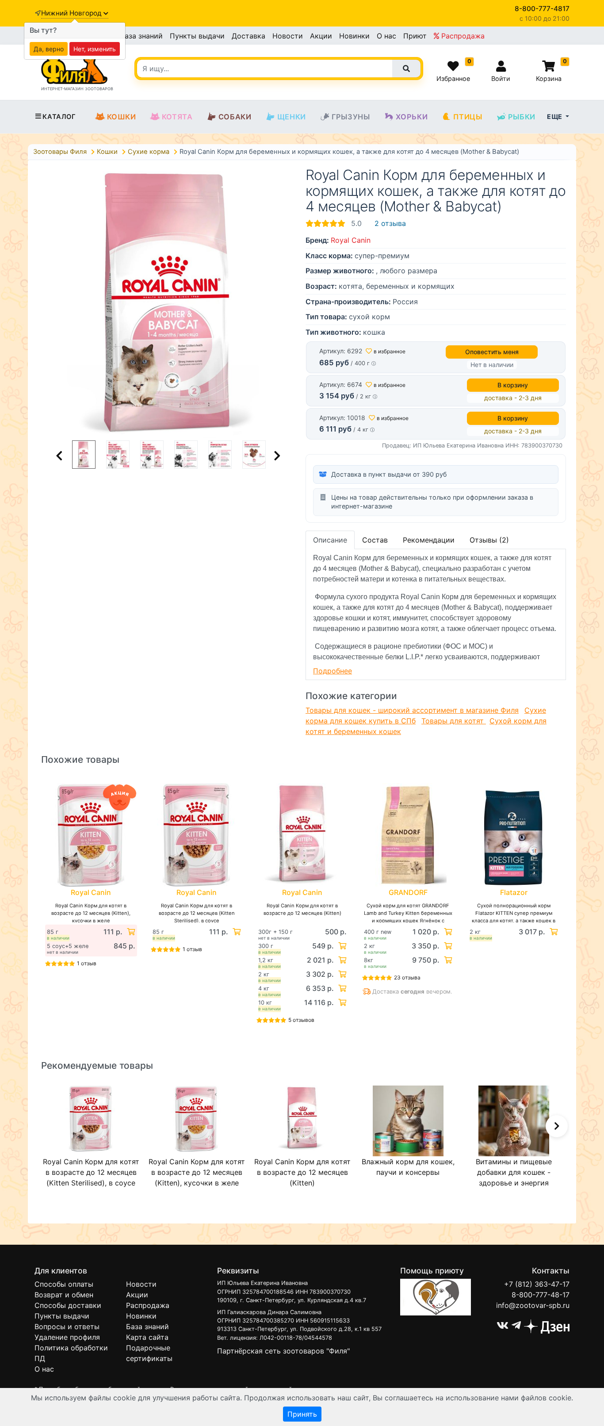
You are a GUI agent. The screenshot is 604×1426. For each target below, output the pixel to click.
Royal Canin (351, 240)
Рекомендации (429, 539)
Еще (555, 116)
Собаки (235, 116)
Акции (321, 35)
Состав (375, 539)
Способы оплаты (63, 1284)
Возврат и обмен (63, 1294)
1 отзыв (86, 963)
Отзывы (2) (489, 539)
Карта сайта (147, 1337)
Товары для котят (453, 720)
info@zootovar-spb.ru (533, 1305)
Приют (415, 35)
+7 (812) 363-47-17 (537, 1284)
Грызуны (351, 116)
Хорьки (412, 116)
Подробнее (332, 670)
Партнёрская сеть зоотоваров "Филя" (283, 1350)
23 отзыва (407, 977)
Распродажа (462, 35)
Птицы (467, 116)
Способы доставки (67, 1305)
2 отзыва (390, 223)
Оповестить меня (492, 352)
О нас (386, 35)
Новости (287, 35)
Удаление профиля (67, 1337)
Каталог (59, 117)
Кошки (121, 116)
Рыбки (521, 116)
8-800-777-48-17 (541, 1294)
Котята (177, 116)
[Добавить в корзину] (130, 931)
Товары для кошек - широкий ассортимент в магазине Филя (412, 710)
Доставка (248, 35)
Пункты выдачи (197, 35)
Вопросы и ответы (66, 1326)
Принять (302, 1414)
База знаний (141, 35)
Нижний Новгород (72, 13)
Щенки (291, 116)
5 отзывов (301, 1020)
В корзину (512, 385)
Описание (330, 539)
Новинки (354, 35)
